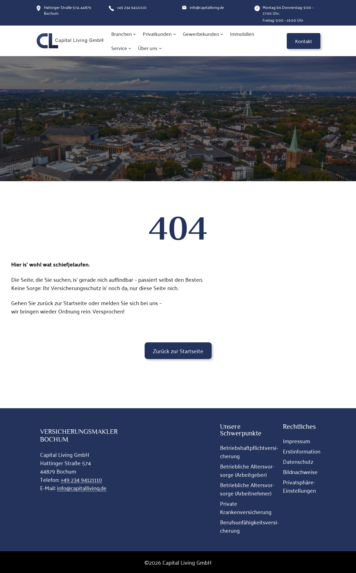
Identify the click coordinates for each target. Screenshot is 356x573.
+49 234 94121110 (81, 479)
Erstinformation (301, 451)
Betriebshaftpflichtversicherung (249, 451)
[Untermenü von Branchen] (134, 34)
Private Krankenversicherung (245, 507)
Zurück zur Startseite (178, 351)
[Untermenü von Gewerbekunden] (221, 34)
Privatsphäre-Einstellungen (299, 486)
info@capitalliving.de (82, 488)
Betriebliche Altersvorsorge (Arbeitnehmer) (247, 489)
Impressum (296, 441)
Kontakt (303, 40)
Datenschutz (298, 461)
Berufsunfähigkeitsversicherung (249, 526)
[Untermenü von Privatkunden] (174, 34)
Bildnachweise (300, 472)
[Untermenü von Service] (129, 48)
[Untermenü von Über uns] (160, 48)
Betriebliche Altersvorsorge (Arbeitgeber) (247, 470)
